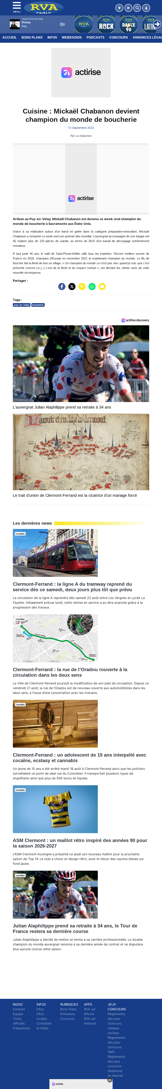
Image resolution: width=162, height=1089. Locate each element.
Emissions (67, 1014)
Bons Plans (32, 37)
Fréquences (21, 1028)
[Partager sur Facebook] (60, 288)
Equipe (18, 1014)
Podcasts (96, 37)
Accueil (9, 37)
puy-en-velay (21, 304)
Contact (19, 1009)
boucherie (38, 304)
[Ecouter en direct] (128, 8)
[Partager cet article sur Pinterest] (81, 288)
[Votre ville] (119, 8)
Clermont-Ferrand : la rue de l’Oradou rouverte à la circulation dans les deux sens (70, 672)
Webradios (72, 37)
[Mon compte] (146, 8)
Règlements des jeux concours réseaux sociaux (116, 1023)
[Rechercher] (137, 8)
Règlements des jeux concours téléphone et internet (116, 1066)
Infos (52, 37)
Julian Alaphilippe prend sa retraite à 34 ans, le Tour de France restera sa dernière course (75, 928)
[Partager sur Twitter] (70, 288)
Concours (118, 37)
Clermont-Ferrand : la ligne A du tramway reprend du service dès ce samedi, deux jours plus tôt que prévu (72, 586)
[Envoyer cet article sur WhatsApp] (91, 288)
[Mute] (62, 24)
